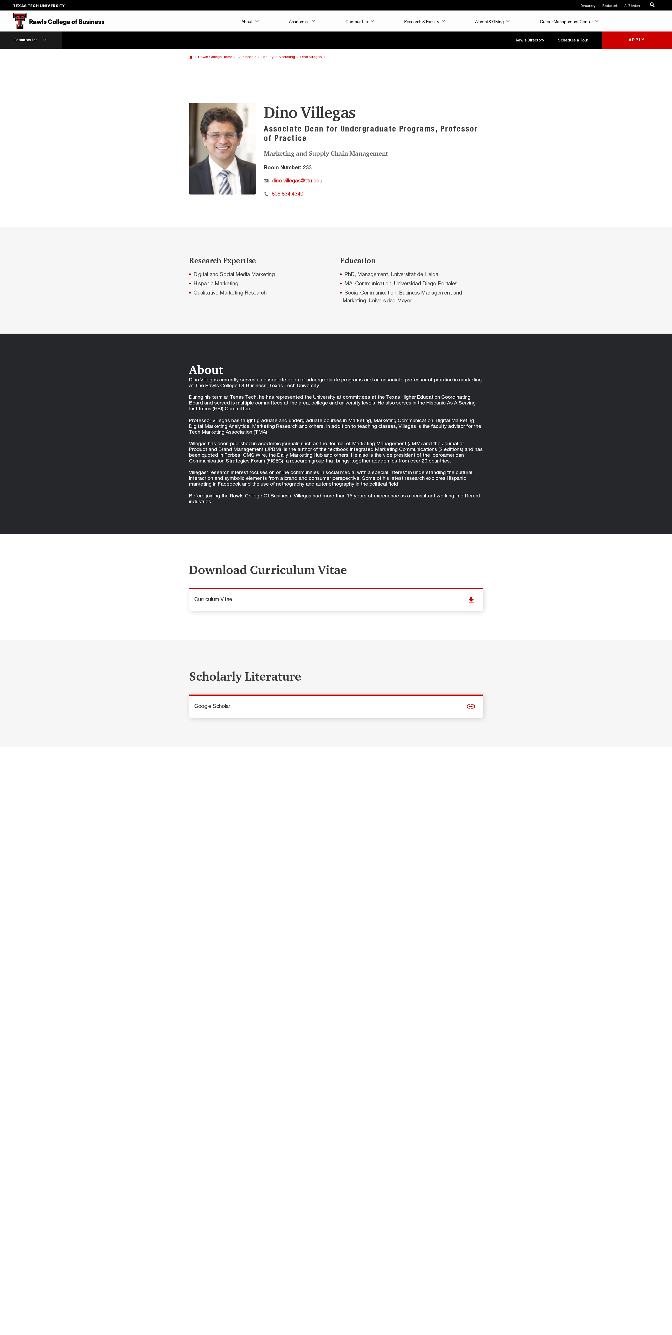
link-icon (336, 707)
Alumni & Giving (489, 21)
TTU (191, 57)
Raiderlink (610, 5)
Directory (588, 5)
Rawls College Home (215, 57)
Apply (637, 40)
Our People (247, 57)
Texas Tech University (39, 5)
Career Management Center (566, 21)
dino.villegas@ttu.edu (297, 180)
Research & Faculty (421, 21)
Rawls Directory (530, 40)
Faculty (267, 57)
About (247, 21)
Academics (299, 21)
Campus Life (356, 21)
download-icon (336, 600)
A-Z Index (632, 5)
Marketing (287, 57)
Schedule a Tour (573, 40)
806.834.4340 (287, 194)
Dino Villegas (311, 57)
